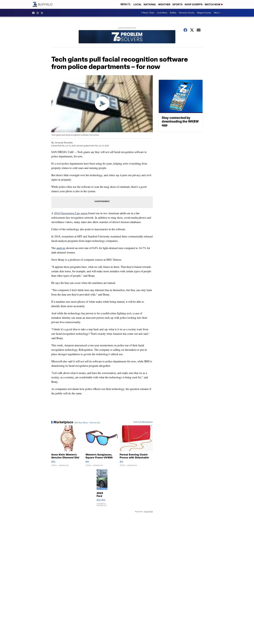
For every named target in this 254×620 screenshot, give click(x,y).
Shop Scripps (194, 4)
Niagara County (204, 12)
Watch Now (213, 4)
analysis (60, 248)
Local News (162, 12)
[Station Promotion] (127, 37)
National (150, 4)
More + (217, 12)
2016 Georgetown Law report (70, 213)
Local (137, 4)
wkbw (38, 13)
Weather (164, 4)
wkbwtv (34, 13)
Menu (124, 4)
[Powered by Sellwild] (148, 512)
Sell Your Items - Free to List (87, 423)
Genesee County (186, 12)
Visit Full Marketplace (143, 422)
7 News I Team (147, 12)
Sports (177, 4)
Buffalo (173, 12)
